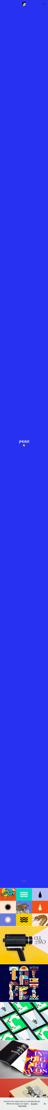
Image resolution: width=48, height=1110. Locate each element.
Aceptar (34, 1104)
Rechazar (22, 1106)
